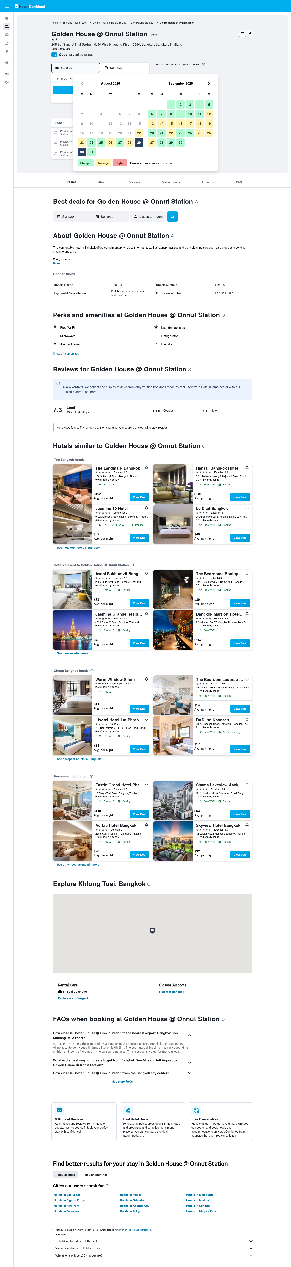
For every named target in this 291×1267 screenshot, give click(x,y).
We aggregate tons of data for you (78, 1248)
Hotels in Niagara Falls (201, 1211)
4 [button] (101, 114)
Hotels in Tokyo (130, 1211)
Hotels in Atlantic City (134, 1206)
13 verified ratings (80, 54)
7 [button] (129, 114)
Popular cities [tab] (65, 1175)
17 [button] (91, 133)
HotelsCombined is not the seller (77, 1241)
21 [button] (129, 133)
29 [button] (139, 142)
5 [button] (110, 114)
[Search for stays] (7, 26)
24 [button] (91, 142)
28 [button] (129, 142)
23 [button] (82, 142)
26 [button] (110, 142)
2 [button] (82, 114)
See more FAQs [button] (122, 1081)
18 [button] (101, 133)
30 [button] (82, 152)
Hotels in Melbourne (200, 1195)
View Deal (139, 497)
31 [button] (91, 152)
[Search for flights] (7, 18)
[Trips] (7, 63)
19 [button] (110, 133)
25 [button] (101, 142)
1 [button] (139, 104)
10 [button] (91, 123)
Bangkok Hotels (139, 22)
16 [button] (82, 133)
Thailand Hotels (71, 22)
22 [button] (139, 133)
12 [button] (110, 123)
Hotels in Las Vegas (67, 1195)
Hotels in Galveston (67, 1211)
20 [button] (120, 133)
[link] (79, 547)
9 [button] (82, 123)
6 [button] (120, 114)
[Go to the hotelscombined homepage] (29, 6)
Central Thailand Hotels (105, 22)
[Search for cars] (7, 35)
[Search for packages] (7, 43)
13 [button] (120, 123)
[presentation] (203, 64)
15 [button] (139, 123)
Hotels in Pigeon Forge (69, 1200)
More (56, 263)
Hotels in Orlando (132, 1200)
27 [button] (120, 142)
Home (54, 22)
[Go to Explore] (7, 51)
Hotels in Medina (197, 1200)
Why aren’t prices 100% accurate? (78, 1255)
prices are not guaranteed (138, 1229)
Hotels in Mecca (131, 1195)
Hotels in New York (66, 1206)
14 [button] (129, 123)
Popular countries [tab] (95, 1175)
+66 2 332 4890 (62, 49)
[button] (6, 6)
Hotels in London (198, 1206)
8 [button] (139, 114)
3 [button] (91, 114)
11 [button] (101, 123)
